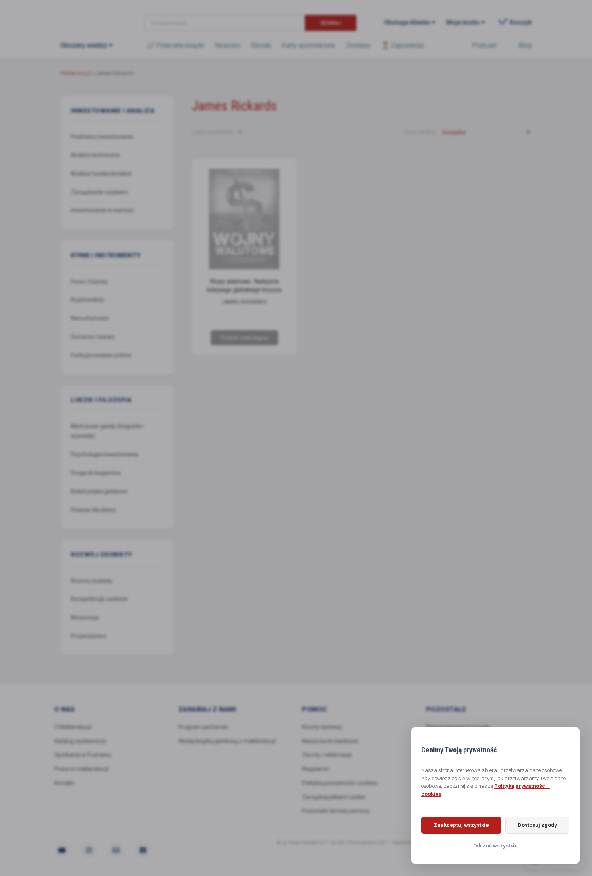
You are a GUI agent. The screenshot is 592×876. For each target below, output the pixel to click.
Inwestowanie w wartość (102, 210)
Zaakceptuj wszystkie (461, 825)
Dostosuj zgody (537, 825)
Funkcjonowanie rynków (101, 355)
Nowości (227, 45)
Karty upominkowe (308, 45)
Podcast (484, 45)
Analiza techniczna (95, 155)
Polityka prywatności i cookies (339, 783)
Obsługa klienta (407, 22)
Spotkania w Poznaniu (82, 755)
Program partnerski (203, 727)
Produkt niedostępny (244, 338)
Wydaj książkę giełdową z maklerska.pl (227, 741)
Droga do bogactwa (95, 473)
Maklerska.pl (89, 16)
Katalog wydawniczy (80, 741)
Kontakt (64, 783)
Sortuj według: (421, 132)
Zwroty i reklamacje (327, 755)
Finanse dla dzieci (93, 510)
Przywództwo (88, 636)
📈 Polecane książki (175, 45)
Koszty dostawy (322, 727)
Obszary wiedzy (83, 45)
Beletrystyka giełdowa (99, 491)
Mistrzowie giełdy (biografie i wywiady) (107, 431)
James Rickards (244, 302)
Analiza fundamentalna (101, 173)
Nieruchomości (90, 318)
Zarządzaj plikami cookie (333, 797)
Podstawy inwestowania (102, 136)
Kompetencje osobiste (99, 599)
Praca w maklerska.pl (81, 769)
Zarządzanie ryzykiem (99, 192)
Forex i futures (89, 281)
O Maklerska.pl (72, 727)
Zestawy (358, 45)
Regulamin (315, 769)
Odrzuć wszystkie (495, 846)
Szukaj (330, 23)
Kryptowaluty (87, 299)
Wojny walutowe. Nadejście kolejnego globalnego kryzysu (244, 286)
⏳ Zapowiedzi (402, 45)
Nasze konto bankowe (330, 741)
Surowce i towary (93, 336)
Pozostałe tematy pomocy (336, 811)
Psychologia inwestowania (104, 454)
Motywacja (85, 617)
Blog (525, 45)
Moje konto (463, 22)
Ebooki (261, 45)
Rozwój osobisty (91, 581)
